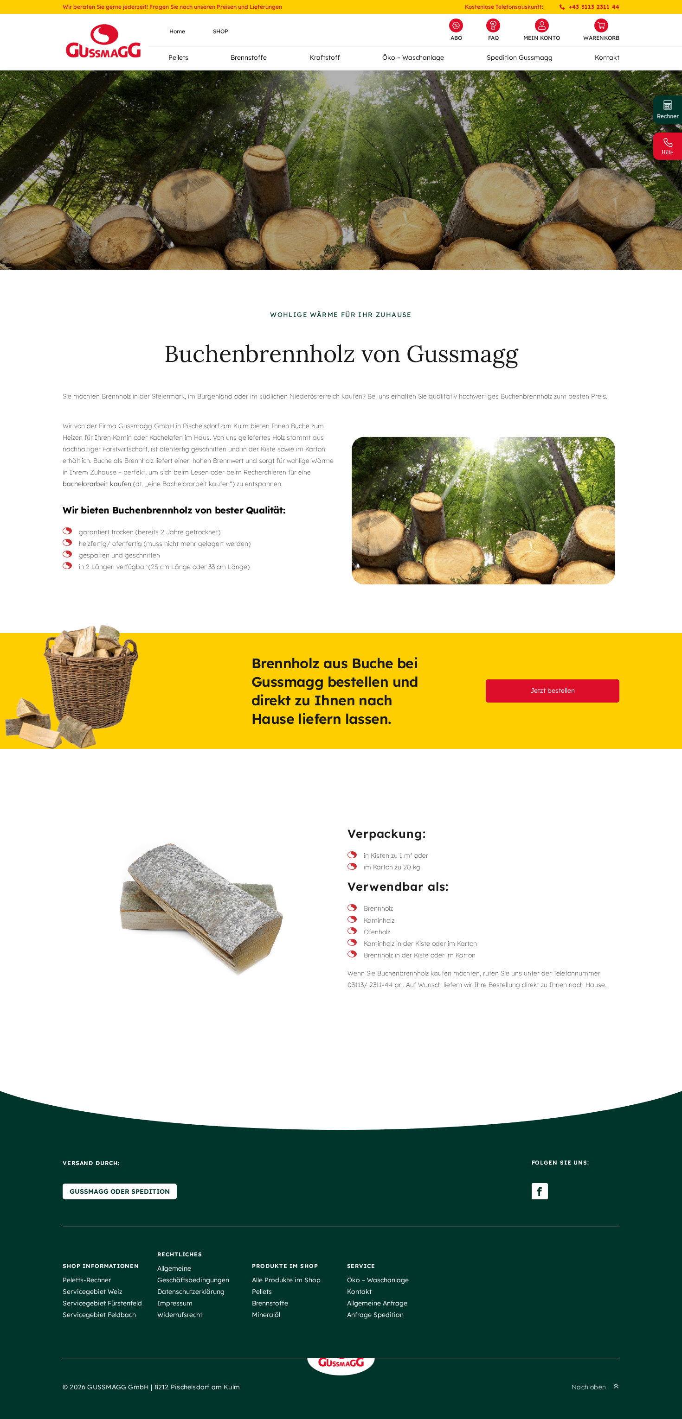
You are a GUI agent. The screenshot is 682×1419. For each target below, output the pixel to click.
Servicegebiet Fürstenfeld (102, 1303)
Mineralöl (266, 1315)
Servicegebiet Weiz (92, 1291)
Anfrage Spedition (375, 1315)
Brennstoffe (249, 57)
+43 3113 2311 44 (594, 6)
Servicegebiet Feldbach (99, 1315)
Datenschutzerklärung (191, 1291)
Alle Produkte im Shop (286, 1280)
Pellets (178, 57)
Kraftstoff (324, 57)
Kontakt (607, 57)
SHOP (220, 31)
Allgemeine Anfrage (377, 1303)
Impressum (175, 1303)
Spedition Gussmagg (520, 57)
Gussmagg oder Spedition (120, 1191)
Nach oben (589, 1387)
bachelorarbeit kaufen (97, 484)
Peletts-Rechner (87, 1280)
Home (177, 31)
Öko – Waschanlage (413, 57)
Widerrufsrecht (179, 1315)
